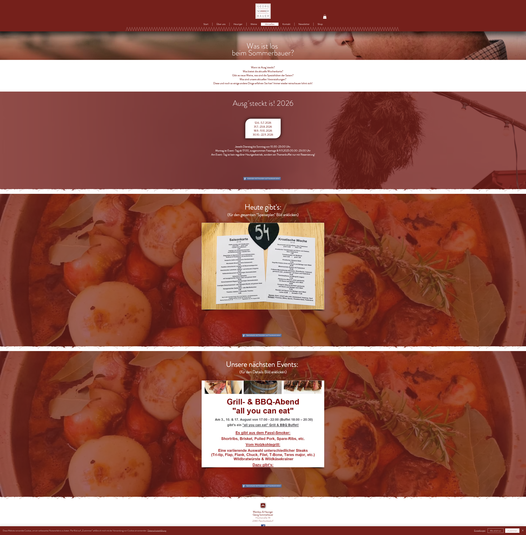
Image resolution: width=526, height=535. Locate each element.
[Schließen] (522, 530)
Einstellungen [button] (479, 530)
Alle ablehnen (495, 530)
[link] (325, 17)
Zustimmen (512, 530)
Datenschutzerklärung (157, 530)
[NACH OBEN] (263, 505)
